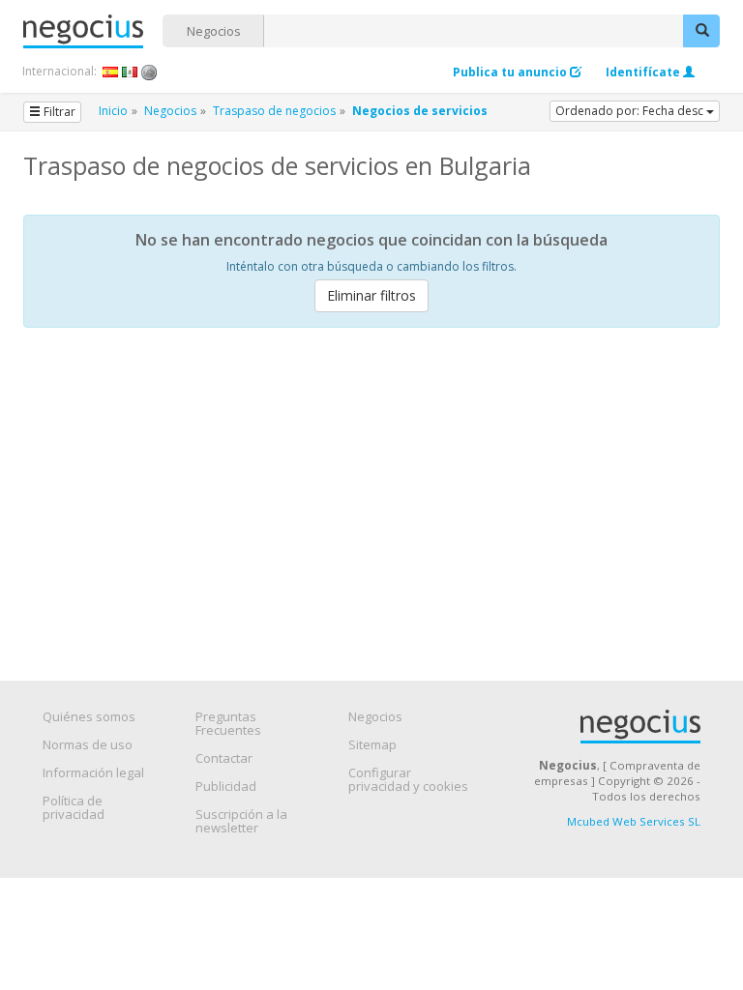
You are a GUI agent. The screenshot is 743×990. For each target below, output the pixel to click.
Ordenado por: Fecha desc (630, 110)
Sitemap (372, 744)
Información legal (93, 772)
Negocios (214, 31)
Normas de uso (88, 744)
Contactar (224, 758)
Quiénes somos (89, 716)
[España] (111, 71)
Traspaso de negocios (274, 110)
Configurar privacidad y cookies (408, 779)
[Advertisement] (371, 487)
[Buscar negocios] (701, 31)
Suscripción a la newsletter (241, 820)
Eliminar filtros (371, 295)
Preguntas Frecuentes (228, 723)
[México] (130, 71)
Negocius (93, 31)
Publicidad (225, 786)
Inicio (113, 110)
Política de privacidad (73, 807)
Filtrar (58, 111)
